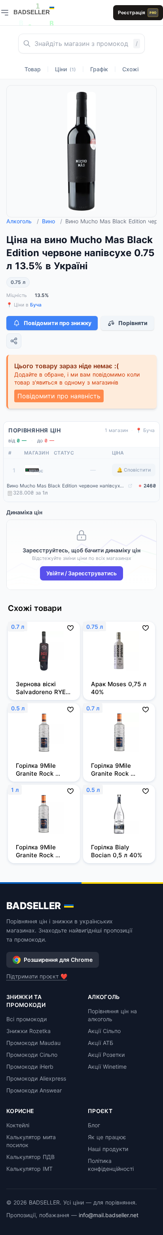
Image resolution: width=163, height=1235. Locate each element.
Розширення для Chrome (58, 959)
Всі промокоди (26, 1019)
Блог (94, 1125)
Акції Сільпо (104, 1031)
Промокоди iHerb (29, 1066)
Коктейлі (17, 1125)
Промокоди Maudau (33, 1042)
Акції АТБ (100, 1042)
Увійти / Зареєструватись (81, 573)
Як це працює (107, 1137)
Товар (33, 69)
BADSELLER (33, 906)
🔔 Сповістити (134, 470)
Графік (99, 69)
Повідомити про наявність (58, 396)
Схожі (130, 69)
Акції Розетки (106, 1054)
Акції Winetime (107, 1066)
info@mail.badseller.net (108, 1215)
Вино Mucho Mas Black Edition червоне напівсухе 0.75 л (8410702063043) (66, 486)
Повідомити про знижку (57, 323)
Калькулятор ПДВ (30, 1156)
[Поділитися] (13, 340)
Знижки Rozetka (28, 1031)
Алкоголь (22, 221)
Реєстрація (137, 12)
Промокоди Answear (34, 1090)
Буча (36, 305)
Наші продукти (108, 1149)
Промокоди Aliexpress (36, 1078)
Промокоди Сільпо (31, 1054)
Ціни (65, 69)
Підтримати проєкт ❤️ (36, 976)
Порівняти (133, 323)
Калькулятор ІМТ (29, 1168)
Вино (52, 221)
